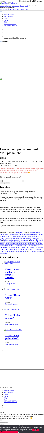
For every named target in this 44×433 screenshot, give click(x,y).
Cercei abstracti (24, 240)
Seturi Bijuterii (9, 392)
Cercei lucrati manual (20, 245)
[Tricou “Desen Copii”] (12, 289)
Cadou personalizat (33, 236)
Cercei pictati (24, 6)
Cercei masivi (39, 247)
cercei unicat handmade (35, 251)
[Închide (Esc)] (7, 422)
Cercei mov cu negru (7, 249)
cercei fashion (22, 244)
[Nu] (18, 432)
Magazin (12, 6)
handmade (3, 253)
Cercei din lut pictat (11, 244)
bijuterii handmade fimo (29, 234)
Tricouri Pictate (9, 391)
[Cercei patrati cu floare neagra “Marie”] (13, 263)
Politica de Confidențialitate (9, 432)
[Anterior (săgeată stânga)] (1, 424)
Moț (5, 398)
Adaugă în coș (5, 183)
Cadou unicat (4, 238)
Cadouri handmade (25, 238)
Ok (34, 430)
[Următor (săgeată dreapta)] (3, 424)
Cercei (17, 6)
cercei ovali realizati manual (23, 249)
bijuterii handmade (15, 234)
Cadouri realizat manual (11, 240)
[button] (10, 284)
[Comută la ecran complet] (3, 422)
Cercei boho (34, 240)
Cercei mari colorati (27, 247)
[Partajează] (5, 422)
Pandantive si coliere (10, 402)
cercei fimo (31, 244)
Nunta (6, 396)
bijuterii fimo (4, 234)
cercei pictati (37, 249)
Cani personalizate (10, 400)
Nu (37, 430)
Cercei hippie (8, 245)
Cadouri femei (14, 238)
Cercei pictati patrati (20, 251)
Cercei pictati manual (7, 251)
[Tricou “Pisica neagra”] (12, 309)
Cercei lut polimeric (14, 247)
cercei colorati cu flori (13, 242)
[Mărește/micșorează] (1, 422)
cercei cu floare (25, 242)
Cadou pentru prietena (19, 236)
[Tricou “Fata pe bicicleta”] (13, 330)
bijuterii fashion (35, 232)
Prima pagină (4, 6)
